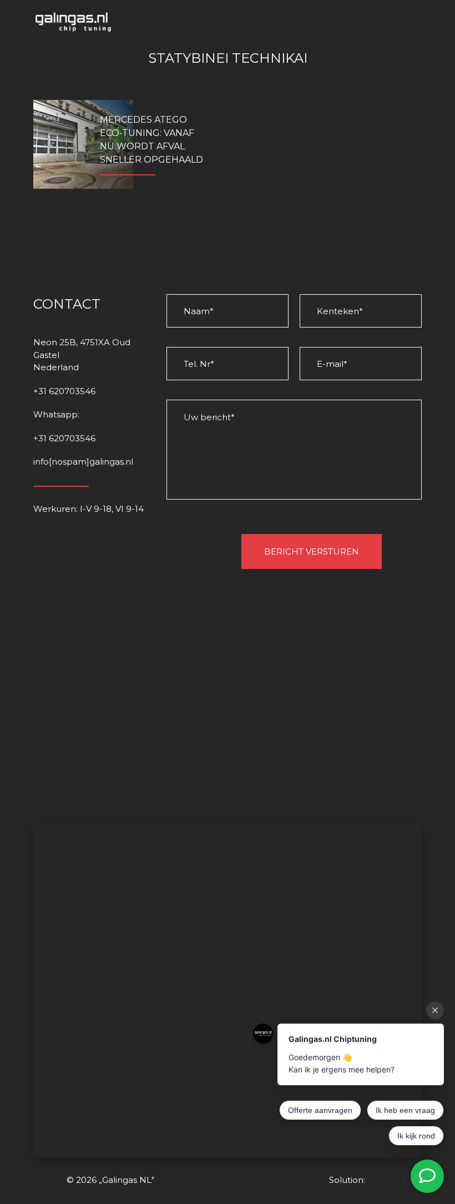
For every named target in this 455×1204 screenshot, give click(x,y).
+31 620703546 (64, 391)
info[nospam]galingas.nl (83, 461)
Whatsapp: (56, 414)
